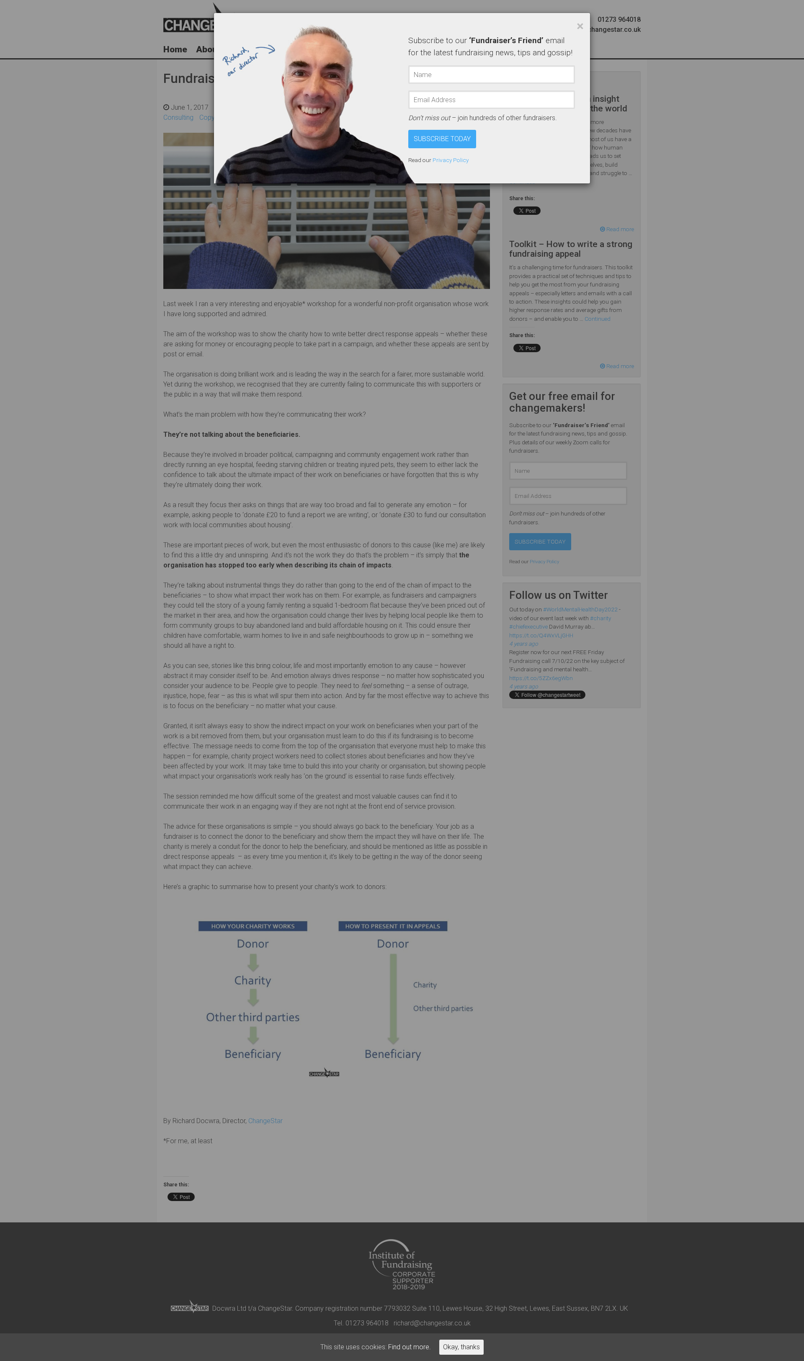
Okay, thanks (461, 1347)
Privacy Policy (451, 160)
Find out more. (409, 1347)
